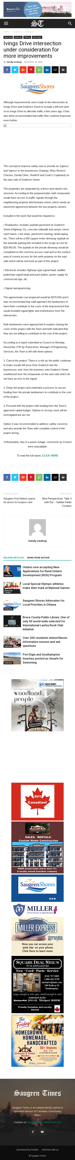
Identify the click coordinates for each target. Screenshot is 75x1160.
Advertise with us (50, 1149)
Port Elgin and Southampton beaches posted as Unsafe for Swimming (43, 658)
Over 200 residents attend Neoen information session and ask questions (45, 641)
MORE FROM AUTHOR (38, 558)
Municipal (37, 37)
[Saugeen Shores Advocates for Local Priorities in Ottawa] (12, 605)
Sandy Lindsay (14, 62)
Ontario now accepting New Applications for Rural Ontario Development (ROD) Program (42, 571)
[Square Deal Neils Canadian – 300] (37, 1012)
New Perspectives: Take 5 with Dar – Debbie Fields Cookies (57, 502)
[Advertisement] (37, 757)
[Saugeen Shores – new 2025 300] (37, 901)
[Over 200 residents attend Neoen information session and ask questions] (12, 642)
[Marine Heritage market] (37, 1065)
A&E (6, 625)
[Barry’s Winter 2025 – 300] (37, 872)
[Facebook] (32, 1132)
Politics (27, 37)
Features (29, 31)
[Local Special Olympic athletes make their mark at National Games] (12, 588)
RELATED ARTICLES (13, 558)
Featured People (8, 591)
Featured (17, 31)
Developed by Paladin (27, 1149)
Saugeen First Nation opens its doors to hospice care (19, 500)
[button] (70, 23)
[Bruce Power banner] (37, 9)
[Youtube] (42, 1132)
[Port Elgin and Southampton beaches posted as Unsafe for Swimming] (12, 659)
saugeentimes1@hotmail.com (44, 1122)
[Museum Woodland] (37, 730)
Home (6, 31)
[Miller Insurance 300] (37, 954)
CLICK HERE (50, 455)
